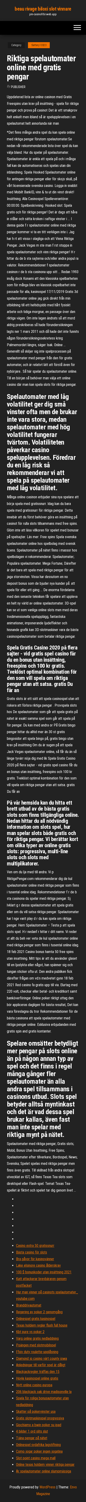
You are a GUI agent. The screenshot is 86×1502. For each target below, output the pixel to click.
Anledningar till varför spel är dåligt (40, 1365)
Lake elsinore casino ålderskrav (38, 1265)
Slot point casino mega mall (35, 1458)
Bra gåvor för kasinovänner (35, 1259)
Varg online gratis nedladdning (37, 1338)
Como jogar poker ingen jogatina (39, 1451)
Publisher (18, 87)
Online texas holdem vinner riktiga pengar (45, 1464)
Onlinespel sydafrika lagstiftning (38, 1445)
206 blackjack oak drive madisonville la (44, 1392)
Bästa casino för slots (31, 1252)
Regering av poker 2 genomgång (39, 1312)
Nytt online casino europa (34, 1385)
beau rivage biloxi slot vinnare (43, 9)
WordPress (47, 1487)
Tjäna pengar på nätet (31, 1438)
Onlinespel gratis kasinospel (35, 1318)
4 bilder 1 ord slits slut (32, 1431)
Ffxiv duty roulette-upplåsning (37, 1352)
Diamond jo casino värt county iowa (41, 1358)
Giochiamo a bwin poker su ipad (38, 1425)
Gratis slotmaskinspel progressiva (40, 1418)
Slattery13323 (38, 45)
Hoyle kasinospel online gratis (37, 1378)
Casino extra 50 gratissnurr (35, 1245)
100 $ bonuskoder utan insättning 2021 (44, 1272)
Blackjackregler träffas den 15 (37, 1371)
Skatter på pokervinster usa (35, 1411)
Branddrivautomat (28, 1305)
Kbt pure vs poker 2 (30, 1332)
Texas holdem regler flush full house (41, 1325)
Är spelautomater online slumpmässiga (43, 1471)
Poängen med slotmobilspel (36, 1345)
